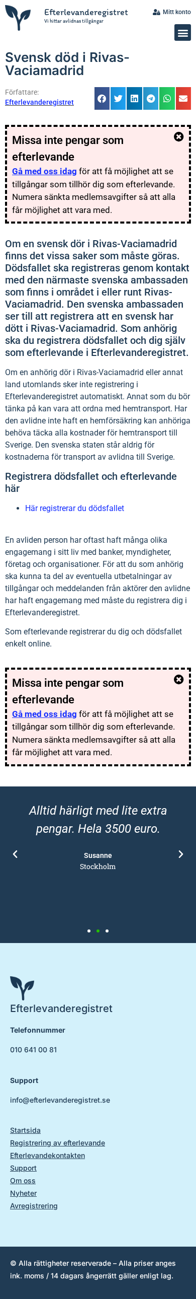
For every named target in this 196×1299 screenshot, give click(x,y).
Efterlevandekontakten (47, 1155)
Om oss (23, 1180)
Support (23, 1168)
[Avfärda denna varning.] (178, 136)
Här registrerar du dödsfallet (74, 508)
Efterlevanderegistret (86, 12)
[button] (182, 32)
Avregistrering (34, 1205)
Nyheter (23, 1193)
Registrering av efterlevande (57, 1142)
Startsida (25, 1130)
